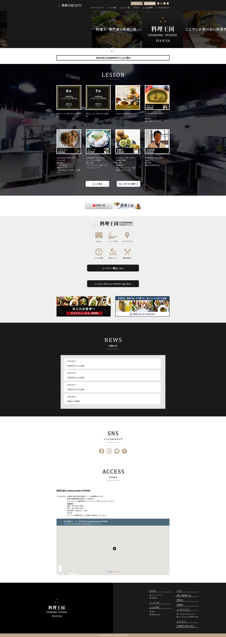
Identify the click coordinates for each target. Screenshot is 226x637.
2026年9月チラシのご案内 (75, 365)
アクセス (136, 7)
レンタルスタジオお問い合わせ (188, 617)
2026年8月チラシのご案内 (75, 377)
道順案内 (70, 504)
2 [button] (114, 51)
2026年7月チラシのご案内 (75, 389)
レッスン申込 (112, 7)
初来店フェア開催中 (73, 401)
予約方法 (154, 598)
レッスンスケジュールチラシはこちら (113, 284)
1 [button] (112, 51)
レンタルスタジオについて (187, 614)
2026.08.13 (113, 58)
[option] (113, 29)
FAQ (153, 612)
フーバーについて (97, 7)
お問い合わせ (156, 614)
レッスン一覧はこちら (113, 268)
